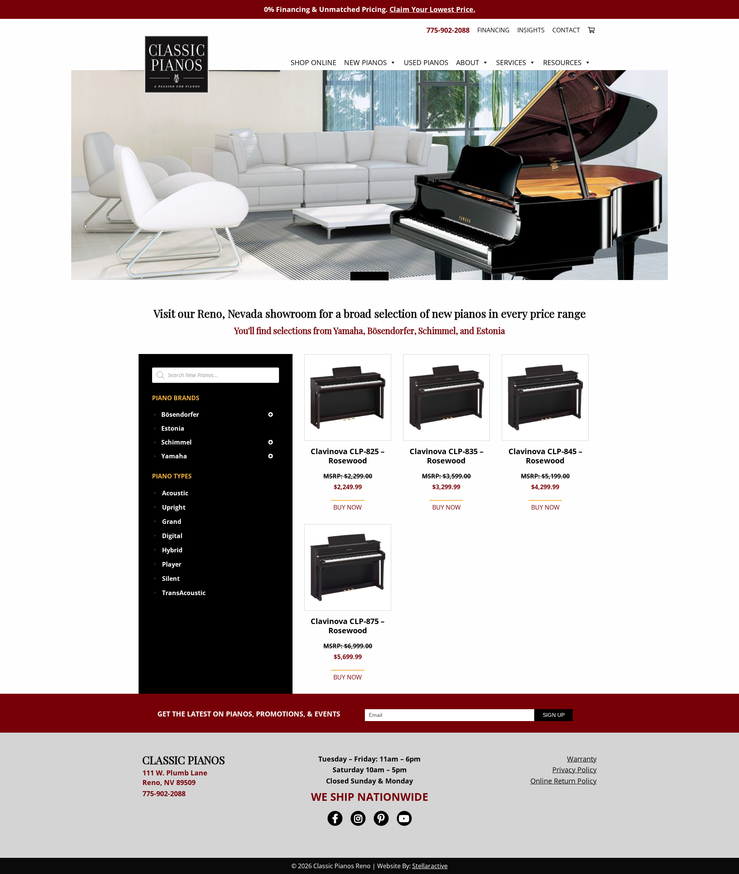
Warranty (582, 758)
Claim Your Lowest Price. (432, 9)
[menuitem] (589, 30)
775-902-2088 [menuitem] (448, 30)
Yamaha (174, 456)
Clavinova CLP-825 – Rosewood (348, 456)
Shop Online (313, 62)
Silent (171, 578)
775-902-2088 (164, 793)
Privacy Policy (574, 769)
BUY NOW (347, 507)
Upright (174, 507)
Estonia (172, 428)
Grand (171, 521)
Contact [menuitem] (566, 30)
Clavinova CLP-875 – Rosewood (348, 626)
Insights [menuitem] (531, 30)
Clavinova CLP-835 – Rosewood (446, 456)
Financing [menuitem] (493, 30)
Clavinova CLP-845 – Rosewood (545, 456)
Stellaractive (430, 866)
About (467, 62)
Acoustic (175, 493)
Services (511, 62)
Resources (562, 62)
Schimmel (176, 442)
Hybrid (172, 550)
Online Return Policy (563, 780)
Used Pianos (426, 62)
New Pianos (365, 62)
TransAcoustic (184, 593)
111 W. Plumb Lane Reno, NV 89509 (174, 777)
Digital (172, 536)
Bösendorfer (180, 414)
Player (171, 564)
